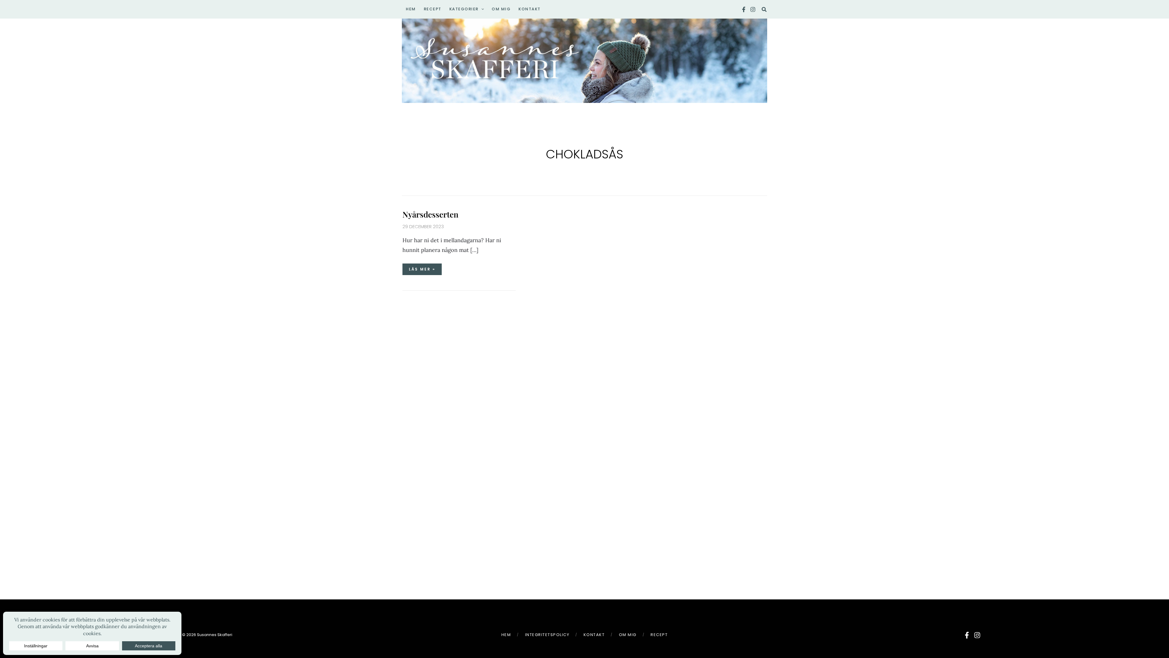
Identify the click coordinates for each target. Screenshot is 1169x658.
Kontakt (594, 635)
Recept (659, 635)
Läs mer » (425, 268)
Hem (506, 635)
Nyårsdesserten (430, 214)
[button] (481, 9)
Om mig (628, 635)
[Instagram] (753, 9)
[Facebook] (743, 9)
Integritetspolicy (547, 635)
